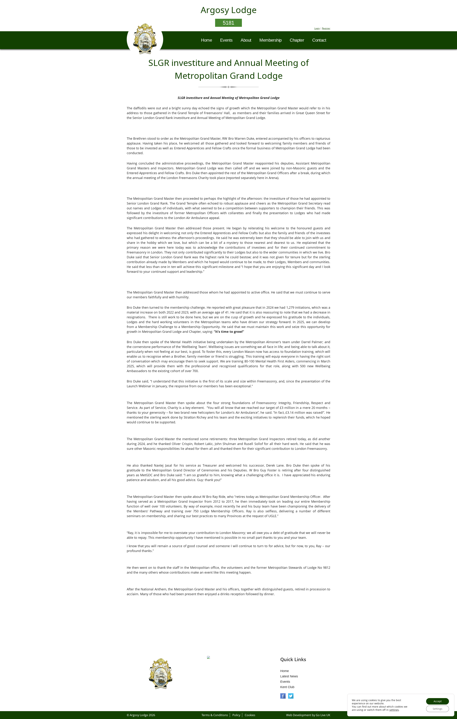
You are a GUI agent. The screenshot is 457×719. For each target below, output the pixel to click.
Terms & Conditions (215, 715)
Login (317, 28)
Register (326, 28)
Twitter (290, 696)
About (246, 40)
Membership (270, 40)
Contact (319, 40)
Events (226, 40)
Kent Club (287, 687)
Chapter (297, 40)
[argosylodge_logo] (145, 40)
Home (206, 40)
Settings (437, 708)
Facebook (283, 696)
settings (394, 709)
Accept (438, 701)
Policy (236, 715)
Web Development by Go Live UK (308, 715)
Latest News (289, 676)
